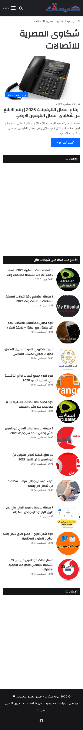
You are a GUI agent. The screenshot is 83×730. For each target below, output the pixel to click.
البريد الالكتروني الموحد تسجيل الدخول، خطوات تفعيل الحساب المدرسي (28, 352)
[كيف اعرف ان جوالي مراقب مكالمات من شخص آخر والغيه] (68, 490)
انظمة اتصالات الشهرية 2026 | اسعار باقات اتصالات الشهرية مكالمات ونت (30, 273)
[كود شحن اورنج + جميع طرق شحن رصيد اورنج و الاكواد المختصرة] (68, 543)
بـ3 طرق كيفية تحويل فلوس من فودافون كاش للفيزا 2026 (33, 457)
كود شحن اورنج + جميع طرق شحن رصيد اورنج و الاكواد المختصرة (28, 536)
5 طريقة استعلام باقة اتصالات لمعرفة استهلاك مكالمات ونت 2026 (29, 299)
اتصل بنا (41, 710)
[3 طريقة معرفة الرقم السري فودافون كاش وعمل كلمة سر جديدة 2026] (68, 438)
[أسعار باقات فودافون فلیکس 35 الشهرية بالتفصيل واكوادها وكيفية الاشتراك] (68, 569)
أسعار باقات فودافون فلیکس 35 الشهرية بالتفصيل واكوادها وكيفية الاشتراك (31, 565)
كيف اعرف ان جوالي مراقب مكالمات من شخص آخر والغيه (30, 483)
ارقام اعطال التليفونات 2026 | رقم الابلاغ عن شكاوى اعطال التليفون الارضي (42, 113)
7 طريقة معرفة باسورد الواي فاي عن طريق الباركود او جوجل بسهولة (29, 510)
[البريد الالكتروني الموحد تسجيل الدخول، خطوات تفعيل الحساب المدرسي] (68, 358)
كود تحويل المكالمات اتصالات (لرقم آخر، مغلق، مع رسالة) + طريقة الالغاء (30, 325)
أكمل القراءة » (65, 142)
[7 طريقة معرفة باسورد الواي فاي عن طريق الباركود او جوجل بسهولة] (68, 517)
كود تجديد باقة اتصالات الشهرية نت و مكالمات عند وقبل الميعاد (29, 404)
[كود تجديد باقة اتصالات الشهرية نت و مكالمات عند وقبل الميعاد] (68, 411)
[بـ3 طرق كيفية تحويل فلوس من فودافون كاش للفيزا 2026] (68, 464)
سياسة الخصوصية (56, 703)
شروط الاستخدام (33, 703)
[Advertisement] (41, 208)
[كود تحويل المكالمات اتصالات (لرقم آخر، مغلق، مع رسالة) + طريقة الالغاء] (68, 332)
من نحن (73, 703)
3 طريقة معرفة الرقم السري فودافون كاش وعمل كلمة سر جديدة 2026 (29, 431)
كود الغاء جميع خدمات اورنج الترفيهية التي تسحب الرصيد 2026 (29, 378)
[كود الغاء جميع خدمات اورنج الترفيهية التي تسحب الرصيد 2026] (68, 385)
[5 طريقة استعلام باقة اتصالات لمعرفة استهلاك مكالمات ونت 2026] (68, 306)
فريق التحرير (12, 703)
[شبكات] (63, 8)
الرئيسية (72, 21)
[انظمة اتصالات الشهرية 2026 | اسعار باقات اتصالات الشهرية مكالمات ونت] (68, 279)
